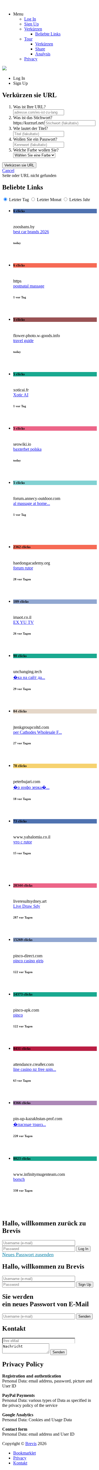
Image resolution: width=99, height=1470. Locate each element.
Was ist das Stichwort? (32, 117)
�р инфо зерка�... (31, 787)
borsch (19, 1179)
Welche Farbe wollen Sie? (36, 150)
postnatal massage (28, 286)
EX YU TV (23, 622)
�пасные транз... (29, 1124)
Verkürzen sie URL (19, 165)
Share (40, 49)
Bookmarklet (24, 1453)
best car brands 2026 (31, 231)
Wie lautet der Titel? (30, 128)
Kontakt (20, 1463)
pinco (18, 1015)
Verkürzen (33, 29)
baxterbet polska (27, 449)
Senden (84, 1316)
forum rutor (23, 568)
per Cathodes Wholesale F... (37, 732)
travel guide (23, 340)
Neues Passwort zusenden (28, 1254)
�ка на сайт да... (29, 677)
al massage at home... (31, 503)
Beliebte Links (48, 34)
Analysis (42, 54)
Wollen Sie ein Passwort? (35, 139)
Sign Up (31, 24)
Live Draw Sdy (26, 906)
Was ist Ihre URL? (29, 106)
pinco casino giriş (28, 960)
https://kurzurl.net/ (29, 122)
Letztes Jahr (79, 199)
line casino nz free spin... (34, 1069)
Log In (30, 19)
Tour (28, 39)
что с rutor (22, 842)
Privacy (30, 59)
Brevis (31, 1443)
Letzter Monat (49, 199)
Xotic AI (20, 394)
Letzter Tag (19, 199)
